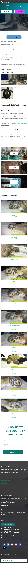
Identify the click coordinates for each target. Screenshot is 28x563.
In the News (4, 483)
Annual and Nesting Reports (7, 486)
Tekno (14, 414)
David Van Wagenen (14, 325)
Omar (14, 370)
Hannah (14, 347)
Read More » (14, 219)
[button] (20, 6)
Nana (14, 392)
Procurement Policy (14, 555)
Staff (2, 477)
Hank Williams (14, 259)
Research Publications (6, 490)
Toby (14, 281)
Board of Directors (5, 480)
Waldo (14, 215)
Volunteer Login (7, 560)
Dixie (14, 303)
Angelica (14, 237)
